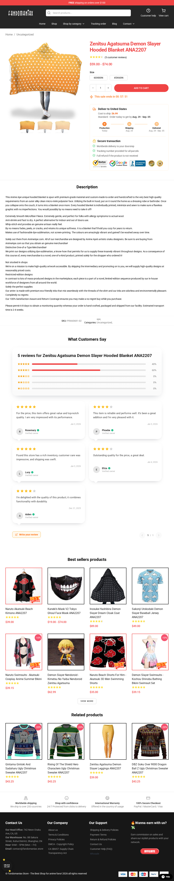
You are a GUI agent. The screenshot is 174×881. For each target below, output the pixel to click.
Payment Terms (98, 834)
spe (98, 319)
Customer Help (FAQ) (101, 849)
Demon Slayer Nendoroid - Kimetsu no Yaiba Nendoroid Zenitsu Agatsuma (65, 679)
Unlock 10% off (7, 866)
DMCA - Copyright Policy (61, 844)
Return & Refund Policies (103, 839)
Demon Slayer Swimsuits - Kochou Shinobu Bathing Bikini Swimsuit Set (147, 679)
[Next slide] (79, 80)
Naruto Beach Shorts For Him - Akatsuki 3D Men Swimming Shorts (108, 679)
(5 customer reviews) (116, 57)
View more (87, 701)
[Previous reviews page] (142, 535)
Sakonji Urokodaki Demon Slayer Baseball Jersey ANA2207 (147, 613)
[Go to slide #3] (62, 127)
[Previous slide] (10, 80)
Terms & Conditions (58, 834)
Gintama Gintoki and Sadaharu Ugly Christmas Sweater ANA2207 (20, 768)
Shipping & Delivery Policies (104, 830)
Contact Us (96, 844)
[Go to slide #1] (27, 127)
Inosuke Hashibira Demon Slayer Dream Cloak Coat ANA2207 (105, 613)
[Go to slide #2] (45, 127)
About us (53, 830)
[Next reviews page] (159, 535)
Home (9, 34)
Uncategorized (25, 34)
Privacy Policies (56, 839)
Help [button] (168, 877)
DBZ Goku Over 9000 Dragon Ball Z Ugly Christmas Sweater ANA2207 (150, 768)
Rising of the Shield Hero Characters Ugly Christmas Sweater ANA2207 (63, 768)
